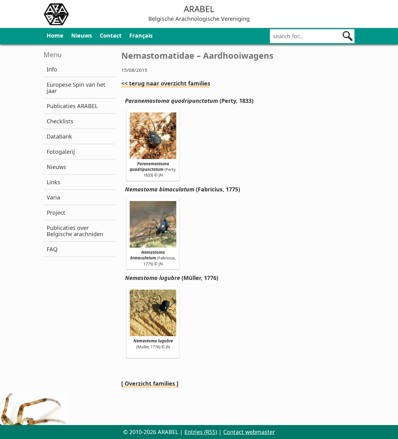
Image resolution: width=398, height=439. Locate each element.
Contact (111, 35)
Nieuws (81, 35)
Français (141, 35)
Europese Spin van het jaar (76, 87)
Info (52, 69)
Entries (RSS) (200, 432)
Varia (53, 197)
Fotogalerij (61, 151)
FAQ (52, 249)
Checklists (60, 121)
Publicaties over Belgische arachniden (75, 231)
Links (53, 182)
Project (56, 212)
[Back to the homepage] (56, 15)
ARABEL (199, 9)
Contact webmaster (249, 432)
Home (55, 35)
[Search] (347, 36)
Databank (59, 136)
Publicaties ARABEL (72, 106)
